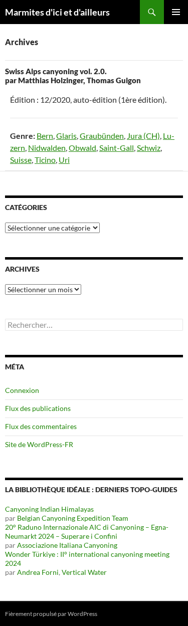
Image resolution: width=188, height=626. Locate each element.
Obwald (82, 147)
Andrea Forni (38, 572)
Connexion (22, 390)
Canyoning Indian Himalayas (49, 509)
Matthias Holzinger (50, 80)
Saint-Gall (116, 147)
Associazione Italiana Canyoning (67, 545)
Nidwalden (47, 147)
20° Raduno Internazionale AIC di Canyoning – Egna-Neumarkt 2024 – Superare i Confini (86, 531)
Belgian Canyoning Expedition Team (72, 518)
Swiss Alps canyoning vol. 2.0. (56, 71)
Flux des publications (38, 408)
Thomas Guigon (114, 80)
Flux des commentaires (41, 426)
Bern (45, 135)
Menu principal (176, 12)
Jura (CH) (143, 135)
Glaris (66, 135)
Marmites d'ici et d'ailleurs (57, 12)
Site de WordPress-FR (39, 444)
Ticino (45, 159)
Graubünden (102, 135)
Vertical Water (84, 572)
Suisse (21, 159)
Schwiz (148, 147)
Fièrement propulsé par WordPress (51, 613)
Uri (64, 159)
